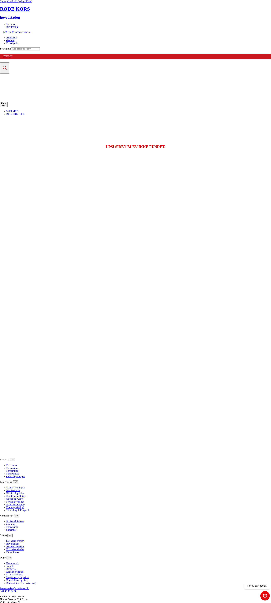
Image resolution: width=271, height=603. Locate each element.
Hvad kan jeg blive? (16, 496)
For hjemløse (12, 473)
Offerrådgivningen (15, 476)
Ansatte (10, 566)
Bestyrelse (11, 569)
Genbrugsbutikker (15, 92)
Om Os (9, 97)
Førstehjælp (12, 43)
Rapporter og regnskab (17, 577)
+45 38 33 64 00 (8, 591)
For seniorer (12, 468)
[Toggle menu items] (12, 459)
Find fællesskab (14, 89)
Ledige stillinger (14, 574)
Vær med (11, 24)
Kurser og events (14, 499)
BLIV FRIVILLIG (15, 114)
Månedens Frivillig (15, 504)
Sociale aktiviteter (15, 521)
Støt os (7, 56)
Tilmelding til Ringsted (17, 510)
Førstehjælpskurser (15, 95)
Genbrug (10, 40)
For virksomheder (15, 549)
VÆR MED (12, 111)
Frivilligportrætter (15, 501)
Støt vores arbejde (15, 541)
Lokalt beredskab (14, 571)
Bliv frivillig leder (15, 493)
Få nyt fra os (12, 552)
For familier (12, 470)
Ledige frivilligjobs (15, 487)
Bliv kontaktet (13, 490)
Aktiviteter (11, 37)
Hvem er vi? (12, 563)
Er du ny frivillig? (15, 507)
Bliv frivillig (12, 27)
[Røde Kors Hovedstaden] (16, 32)
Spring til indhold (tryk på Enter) (16, 1)
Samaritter (11, 529)
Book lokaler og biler (16, 580)
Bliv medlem (12, 543)
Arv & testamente (15, 546)
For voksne (11, 465)
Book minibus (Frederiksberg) (21, 583)
